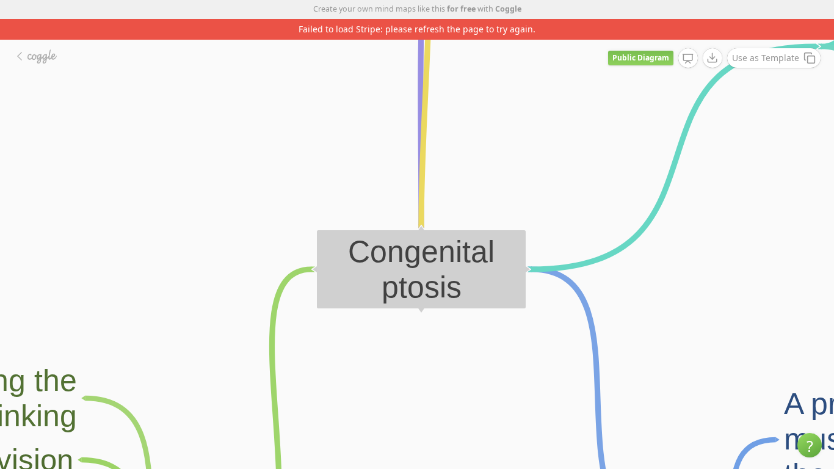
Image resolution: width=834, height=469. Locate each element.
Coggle (508, 9)
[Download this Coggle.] (712, 58)
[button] (809, 445)
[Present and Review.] (688, 58)
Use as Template (765, 58)
